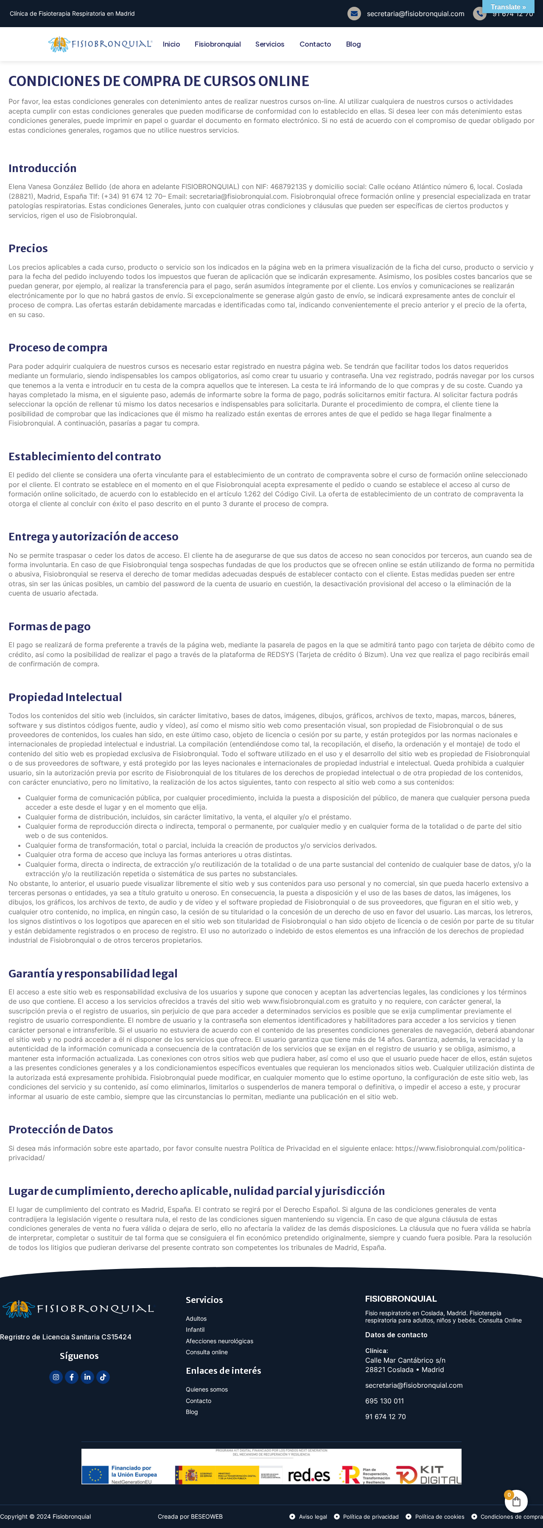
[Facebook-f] (71, 1377)
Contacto (315, 43)
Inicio (171, 43)
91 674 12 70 (513, 13)
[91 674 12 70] (480, 13)
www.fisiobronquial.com (301, 1001)
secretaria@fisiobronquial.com (416, 13)
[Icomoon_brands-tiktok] (103, 1377)
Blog (353, 43)
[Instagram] (56, 1377)
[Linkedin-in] (87, 1377)
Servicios (270, 43)
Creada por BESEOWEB (190, 1516)
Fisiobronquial (218, 43)
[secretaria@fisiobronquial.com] (354, 13)
